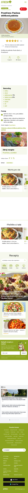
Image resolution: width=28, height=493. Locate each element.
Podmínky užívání (6, 465)
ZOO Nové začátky (14, 434)
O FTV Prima (5, 456)
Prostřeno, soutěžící (6, 9)
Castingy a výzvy (17, 460)
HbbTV (4, 463)
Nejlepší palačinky (18, 442)
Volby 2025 (15, 436)
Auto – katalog (21, 434)
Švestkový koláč (14, 444)
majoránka (7, 99)
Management (16, 456)
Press (15, 458)
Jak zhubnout (6, 429)
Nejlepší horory (21, 429)
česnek (6, 101)
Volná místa (5, 458)
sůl (5, 103)
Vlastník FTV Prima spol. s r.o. (7, 472)
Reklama (5, 460)
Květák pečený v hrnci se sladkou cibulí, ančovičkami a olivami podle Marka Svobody (10, 188)
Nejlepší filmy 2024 (13, 429)
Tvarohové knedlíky (10, 442)
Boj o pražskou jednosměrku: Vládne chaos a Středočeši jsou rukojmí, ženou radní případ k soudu (13, 399)
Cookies (5, 468)
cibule (6, 93)
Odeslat (24, 353)
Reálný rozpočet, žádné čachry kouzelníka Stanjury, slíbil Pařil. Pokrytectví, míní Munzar (13, 406)
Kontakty (16, 463)
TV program (7, 432)
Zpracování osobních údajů (18, 466)
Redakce (16, 471)
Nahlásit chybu (6, 474)
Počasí (22, 432)
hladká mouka (8, 97)
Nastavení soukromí (18, 474)
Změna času (13, 432)
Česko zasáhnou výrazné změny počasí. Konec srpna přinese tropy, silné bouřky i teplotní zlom (14, 413)
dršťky (6, 90)
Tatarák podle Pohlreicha (11, 438)
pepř (6, 106)
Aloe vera (19, 438)
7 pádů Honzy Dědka (8, 436)
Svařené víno (21, 436)
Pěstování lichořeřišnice (9, 440)
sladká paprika (8, 95)
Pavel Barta (12, 125)
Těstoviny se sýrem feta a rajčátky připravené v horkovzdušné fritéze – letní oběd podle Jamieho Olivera (13, 315)
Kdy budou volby (6, 434)
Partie (18, 432)
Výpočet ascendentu (19, 440)
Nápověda (16, 468)
